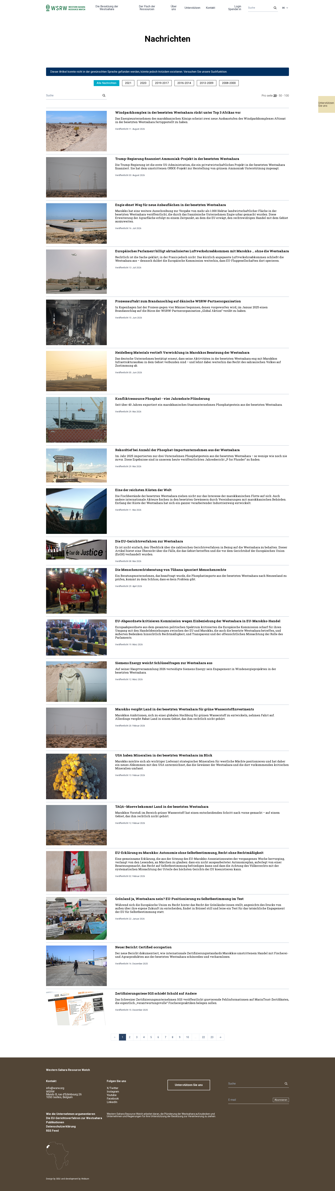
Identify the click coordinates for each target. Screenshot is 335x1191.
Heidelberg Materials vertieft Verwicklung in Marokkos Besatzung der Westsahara (182, 352)
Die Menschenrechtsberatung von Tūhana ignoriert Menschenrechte (170, 570)
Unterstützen (192, 7)
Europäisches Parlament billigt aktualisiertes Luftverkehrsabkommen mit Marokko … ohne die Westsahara (202, 251)
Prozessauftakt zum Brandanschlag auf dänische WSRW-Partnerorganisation (178, 301)
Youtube (112, 1095)
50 (280, 95)
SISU (58, 1179)
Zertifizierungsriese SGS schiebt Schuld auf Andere (156, 993)
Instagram (113, 1091)
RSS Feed (52, 1130)
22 (203, 1037)
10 (187, 1037)
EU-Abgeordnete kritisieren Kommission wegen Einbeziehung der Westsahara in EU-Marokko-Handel (197, 621)
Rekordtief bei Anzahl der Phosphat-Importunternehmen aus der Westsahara (177, 450)
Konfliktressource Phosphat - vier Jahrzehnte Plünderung (162, 398)
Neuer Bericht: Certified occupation (143, 947)
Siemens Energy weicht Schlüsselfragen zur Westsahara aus (163, 663)
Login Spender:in (234, 8)
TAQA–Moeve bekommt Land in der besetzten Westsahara (162, 806)
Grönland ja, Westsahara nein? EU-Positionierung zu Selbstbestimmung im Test (179, 899)
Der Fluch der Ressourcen (147, 8)
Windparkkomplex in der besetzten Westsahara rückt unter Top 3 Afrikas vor (178, 112)
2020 (143, 83)
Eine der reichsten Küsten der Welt (143, 490)
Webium (85, 1179)
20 (275, 95)
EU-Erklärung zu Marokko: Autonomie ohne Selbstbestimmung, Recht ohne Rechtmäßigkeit (189, 853)
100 (286, 95)
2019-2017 (162, 83)
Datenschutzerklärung (61, 1126)
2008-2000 (229, 83)
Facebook (113, 1098)
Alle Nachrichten (106, 83)
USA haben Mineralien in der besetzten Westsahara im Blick (163, 755)
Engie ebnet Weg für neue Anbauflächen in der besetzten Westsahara (170, 205)
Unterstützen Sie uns (326, 104)
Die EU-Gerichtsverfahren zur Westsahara (149, 541)
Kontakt (210, 7)
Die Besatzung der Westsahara (106, 8)
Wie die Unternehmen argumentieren (70, 1114)
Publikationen (55, 1122)
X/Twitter (112, 1088)
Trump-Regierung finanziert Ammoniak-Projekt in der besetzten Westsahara (177, 159)
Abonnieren (280, 1099)
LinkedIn (112, 1102)
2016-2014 (184, 83)
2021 (128, 83)
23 (212, 1037)
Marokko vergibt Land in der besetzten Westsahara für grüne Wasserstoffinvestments (184, 709)
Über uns (174, 8)
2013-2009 (206, 83)
